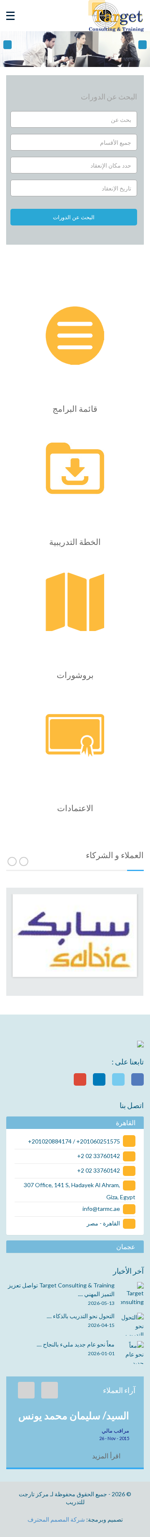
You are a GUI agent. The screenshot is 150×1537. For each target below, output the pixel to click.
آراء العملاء (119, 1390)
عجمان (125, 1246)
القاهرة (125, 1122)
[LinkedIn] (99, 1079)
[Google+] (80, 1079)
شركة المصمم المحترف (56, 1519)
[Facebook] (137, 1079)
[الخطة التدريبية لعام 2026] (75, 469)
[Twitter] (118, 1079)
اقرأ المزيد (107, 1456)
